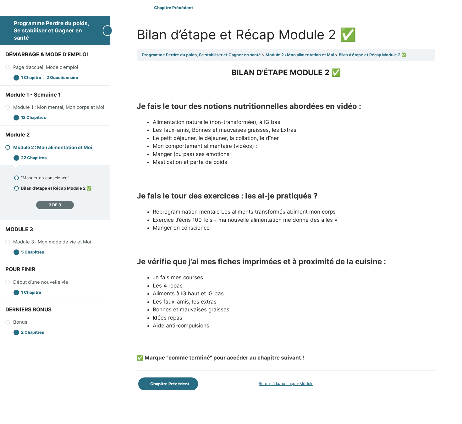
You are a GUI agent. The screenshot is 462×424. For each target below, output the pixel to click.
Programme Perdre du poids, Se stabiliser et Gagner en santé (51, 30)
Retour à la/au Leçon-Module (286, 383)
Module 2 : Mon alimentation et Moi (300, 55)
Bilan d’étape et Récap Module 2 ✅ (372, 55)
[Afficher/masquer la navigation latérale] (103, 30)
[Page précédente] (39, 205)
